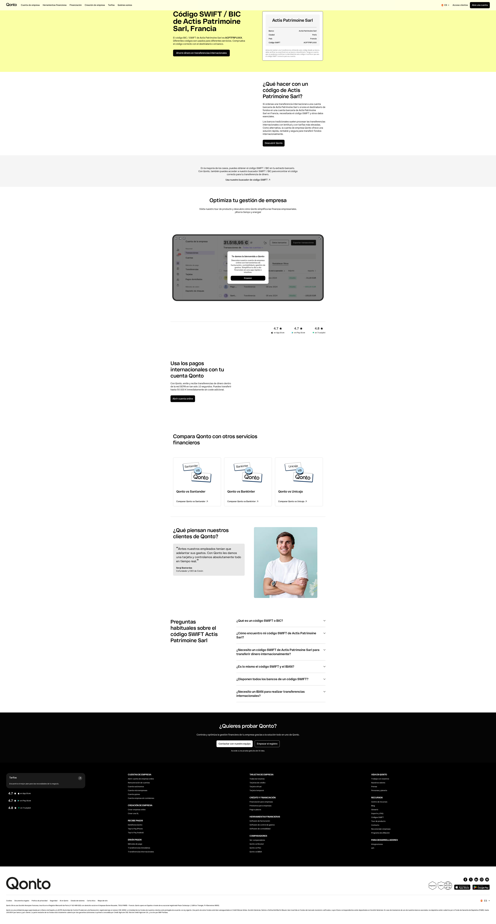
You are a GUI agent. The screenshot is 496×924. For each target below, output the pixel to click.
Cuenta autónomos (136, 787)
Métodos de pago (135, 844)
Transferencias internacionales (141, 852)
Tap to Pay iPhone (135, 829)
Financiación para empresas (261, 802)
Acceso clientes (460, 5)
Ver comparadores (257, 840)
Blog (373, 806)
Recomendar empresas (380, 829)
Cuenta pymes (134, 794)
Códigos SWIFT (377, 817)
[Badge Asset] (465, 879)
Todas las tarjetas (257, 779)
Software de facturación (260, 821)
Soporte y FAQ (377, 813)
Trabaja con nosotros (380, 779)
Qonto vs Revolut (257, 844)
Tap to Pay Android (136, 833)
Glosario (374, 810)
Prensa (374, 787)
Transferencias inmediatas (139, 848)
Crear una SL (133, 813)
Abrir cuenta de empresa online (141, 779)
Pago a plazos (255, 810)
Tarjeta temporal (257, 790)
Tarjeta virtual (255, 787)
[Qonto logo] (11, 4)
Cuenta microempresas (137, 790)
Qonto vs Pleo (255, 848)
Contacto (375, 825)
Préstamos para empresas (260, 806)
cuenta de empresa (294, 127)
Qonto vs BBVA (256, 852)
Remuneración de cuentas (139, 783)
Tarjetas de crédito (257, 783)
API (372, 848)
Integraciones (377, 844)
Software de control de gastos (262, 825)
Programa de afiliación (380, 833)
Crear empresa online (137, 810)
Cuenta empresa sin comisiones (141, 798)
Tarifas (13, 777)
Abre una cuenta (480, 5)
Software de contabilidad (260, 829)
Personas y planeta (379, 790)
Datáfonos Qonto (135, 825)
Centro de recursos (379, 802)
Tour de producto (378, 821)
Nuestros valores (378, 783)
